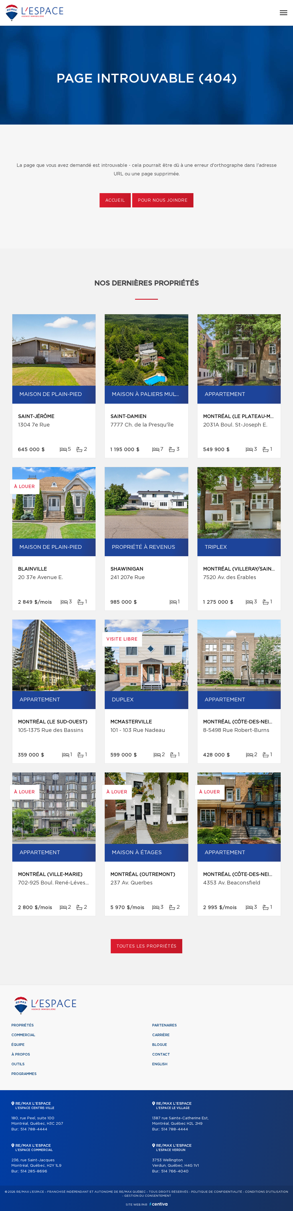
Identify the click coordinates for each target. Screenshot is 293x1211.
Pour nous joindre (163, 201)
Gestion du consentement (147, 1195)
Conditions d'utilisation (266, 1191)
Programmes (24, 1074)
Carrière (161, 1035)
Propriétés (22, 1025)
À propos (20, 1054)
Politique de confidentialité (216, 1191)
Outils (18, 1064)
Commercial (23, 1035)
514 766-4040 (175, 1171)
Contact (161, 1054)
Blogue (159, 1044)
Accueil (115, 201)
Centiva (158, 1204)
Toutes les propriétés (146, 946)
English (159, 1064)
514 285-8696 (33, 1171)
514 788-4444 (33, 1129)
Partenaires (164, 1025)
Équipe (18, 1044)
